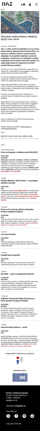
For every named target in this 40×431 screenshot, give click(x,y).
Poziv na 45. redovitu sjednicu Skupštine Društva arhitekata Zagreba (17, 210)
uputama (4, 98)
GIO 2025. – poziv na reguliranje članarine (17, 274)
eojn (16, 136)
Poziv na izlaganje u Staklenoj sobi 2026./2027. (19, 152)
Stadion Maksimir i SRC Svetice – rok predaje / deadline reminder (19, 181)
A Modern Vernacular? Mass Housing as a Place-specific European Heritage (18, 299)
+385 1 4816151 (14, 397)
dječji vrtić (4, 136)
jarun (20, 136)
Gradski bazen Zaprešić (10, 255)
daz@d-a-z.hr (11, 400)
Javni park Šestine (8, 234)
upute (26, 71)
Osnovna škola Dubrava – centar (14, 327)
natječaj (25, 136)
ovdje (15, 121)
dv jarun (11, 136)
